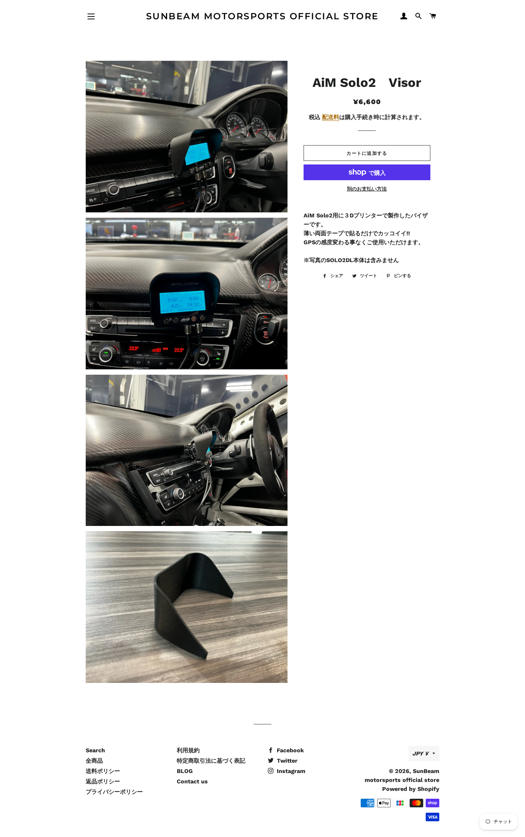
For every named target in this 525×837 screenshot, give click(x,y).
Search (95, 750)
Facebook (289, 750)
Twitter (286, 760)
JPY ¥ (420, 753)
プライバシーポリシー (114, 791)
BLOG (185, 771)
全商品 (94, 760)
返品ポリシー (103, 781)
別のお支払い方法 (367, 189)
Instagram (290, 771)
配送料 (330, 117)
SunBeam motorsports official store (262, 16)
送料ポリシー (103, 771)
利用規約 (188, 750)
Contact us (192, 781)
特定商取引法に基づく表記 (211, 760)
